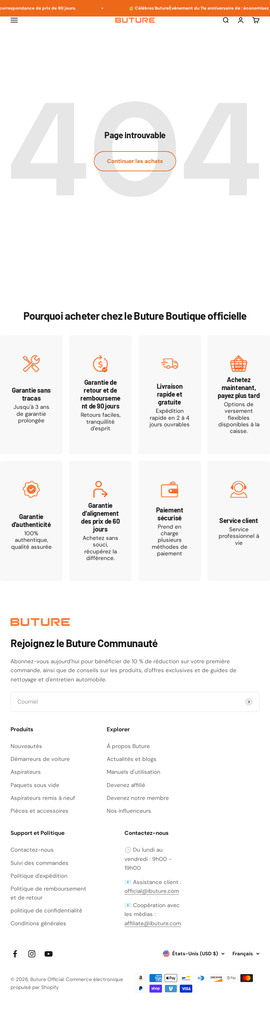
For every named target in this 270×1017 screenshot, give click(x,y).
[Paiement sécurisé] (169, 521)
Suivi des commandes (39, 863)
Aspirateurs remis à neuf (43, 798)
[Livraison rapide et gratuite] (169, 394)
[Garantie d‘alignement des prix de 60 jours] (100, 521)
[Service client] (238, 521)
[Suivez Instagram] (31, 953)
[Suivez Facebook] (15, 953)
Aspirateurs (26, 771)
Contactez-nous (32, 849)
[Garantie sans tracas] (31, 394)
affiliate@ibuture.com (152, 923)
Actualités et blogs (131, 759)
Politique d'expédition (39, 875)
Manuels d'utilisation (133, 771)
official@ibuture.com (151, 891)
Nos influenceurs (129, 810)
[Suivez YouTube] (48, 953)
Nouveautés (26, 746)
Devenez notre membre (138, 798)
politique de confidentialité (46, 910)
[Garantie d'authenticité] (31, 521)
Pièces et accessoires (39, 810)
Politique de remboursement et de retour (48, 893)
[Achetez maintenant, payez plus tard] (238, 394)
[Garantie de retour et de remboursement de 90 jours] (100, 394)
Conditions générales (38, 923)
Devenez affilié (126, 785)
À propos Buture (128, 746)
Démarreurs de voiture (40, 759)
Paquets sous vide (35, 785)
